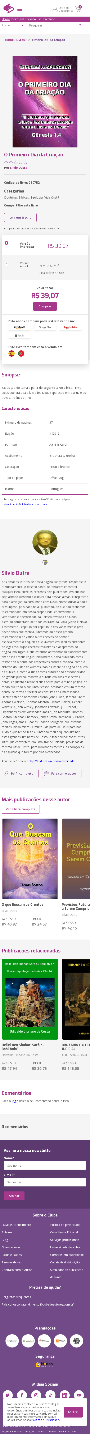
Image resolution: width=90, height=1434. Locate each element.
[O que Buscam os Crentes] (30, 859)
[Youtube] (79, 1395)
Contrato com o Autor (17, 1270)
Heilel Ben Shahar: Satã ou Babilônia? (23, 1047)
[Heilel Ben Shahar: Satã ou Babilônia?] (30, 999)
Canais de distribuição (65, 1262)
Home (9, 40)
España (30, 19)
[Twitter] (8, 1395)
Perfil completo (22, 773)
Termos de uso (12, 1262)
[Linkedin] (65, 1395)
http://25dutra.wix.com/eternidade (52, 761)
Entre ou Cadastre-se (66, 9)
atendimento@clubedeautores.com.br (26, 504)
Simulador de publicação (66, 1273)
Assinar (14, 1196)
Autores (7, 1232)
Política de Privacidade (45, 1420)
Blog (5, 1240)
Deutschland (46, 19)
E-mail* (9, 1174)
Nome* (9, 1158)
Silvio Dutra (18, 168)
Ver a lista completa (21, 809)
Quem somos (11, 1247)
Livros (20, 40)
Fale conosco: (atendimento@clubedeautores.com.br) (38, 1304)
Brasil (6, 19)
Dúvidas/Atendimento (16, 1225)
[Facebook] (22, 1395)
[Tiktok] (50, 1395)
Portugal (17, 19)
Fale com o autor (63, 773)
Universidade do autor (65, 1247)
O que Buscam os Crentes (22, 905)
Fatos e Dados (12, 1255)
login (15, 1101)
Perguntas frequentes (16, 1297)
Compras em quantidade (67, 1255)
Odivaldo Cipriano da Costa (20, 1055)
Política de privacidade (65, 1225)
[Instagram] (36, 1395)
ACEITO (73, 1412)
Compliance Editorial (64, 1232)
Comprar (45, 306)
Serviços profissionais (65, 1240)
